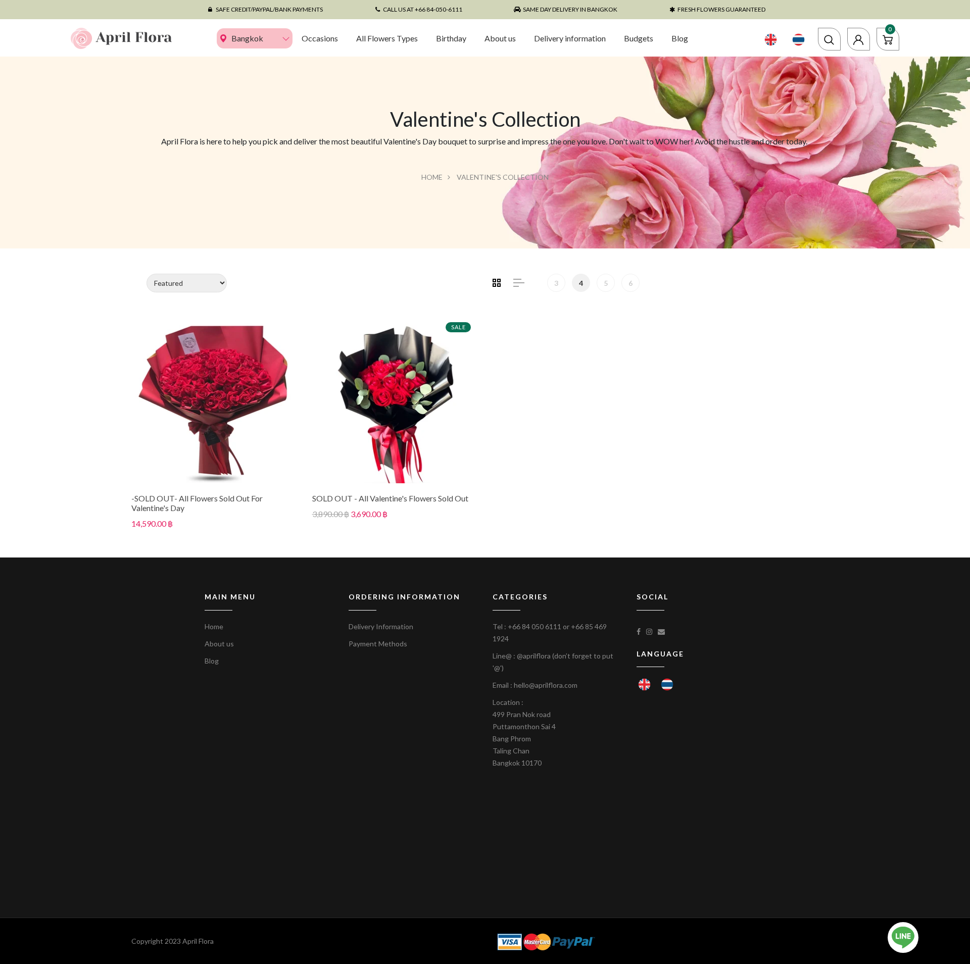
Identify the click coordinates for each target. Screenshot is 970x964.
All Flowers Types (387, 38)
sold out (214, 399)
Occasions (320, 38)
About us (500, 38)
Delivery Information (381, 626)
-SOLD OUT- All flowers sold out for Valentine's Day (197, 503)
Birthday (451, 38)
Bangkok (247, 38)
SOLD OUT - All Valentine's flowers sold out (390, 498)
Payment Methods (378, 643)
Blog (679, 38)
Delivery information (570, 38)
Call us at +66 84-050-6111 (422, 9)
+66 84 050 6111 (534, 626)
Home (432, 177)
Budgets (638, 38)
